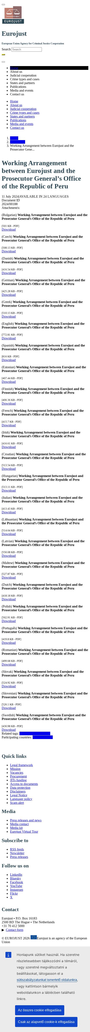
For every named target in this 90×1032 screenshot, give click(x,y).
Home (14, 68)
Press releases (19, 857)
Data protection (20, 787)
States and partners (22, 116)
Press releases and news (25, 820)
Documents (17, 142)
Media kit (16, 828)
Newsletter (17, 853)
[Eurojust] (13, 23)
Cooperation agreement (34, 733)
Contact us (17, 127)
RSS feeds (17, 849)
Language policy (21, 799)
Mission (15, 769)
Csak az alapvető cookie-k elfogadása (46, 1022)
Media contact (19, 824)
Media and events (21, 124)
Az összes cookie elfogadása (39, 1010)
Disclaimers (18, 791)
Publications (18, 120)
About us (16, 105)
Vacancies (16, 772)
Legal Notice (18, 795)
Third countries (43, 737)
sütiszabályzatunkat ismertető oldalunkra (47, 980)
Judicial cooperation (23, 109)
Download (9, 229)
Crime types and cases (24, 112)
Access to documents (24, 784)
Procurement (18, 776)
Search (6, 49)
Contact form (14, 930)
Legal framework (21, 765)
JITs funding (18, 780)
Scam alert (17, 802)
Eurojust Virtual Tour (24, 831)
